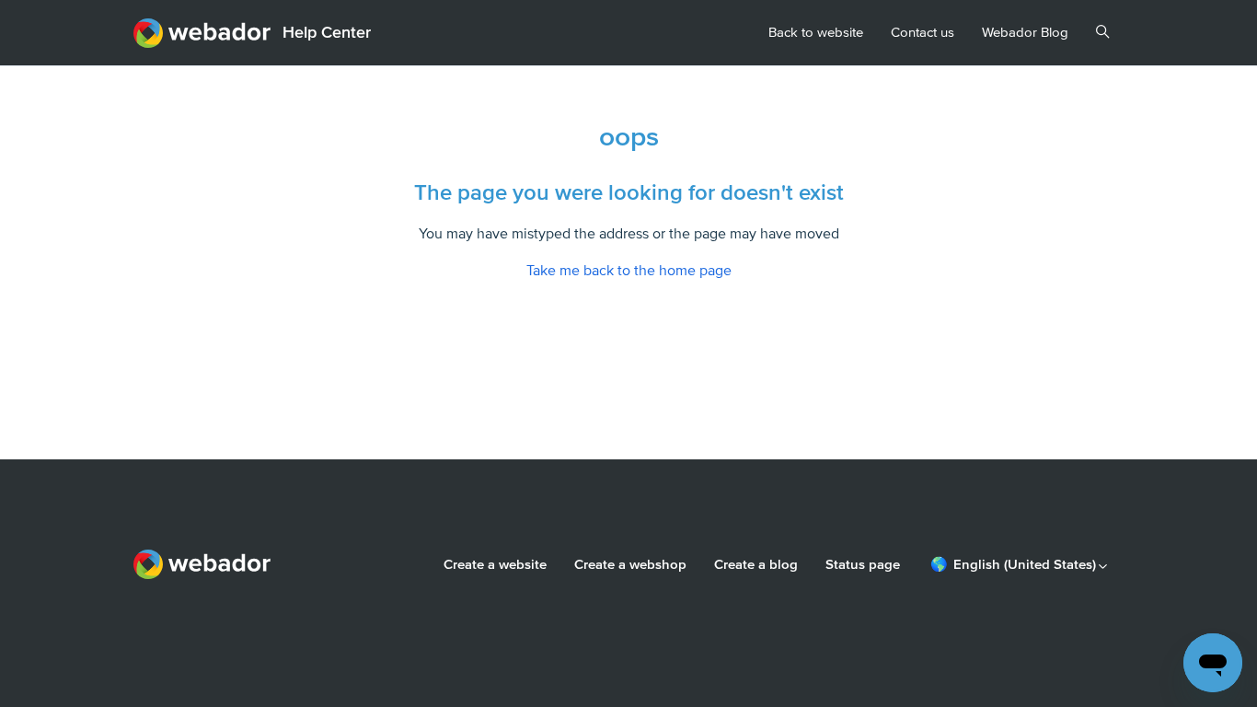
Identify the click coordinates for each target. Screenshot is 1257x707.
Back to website (815, 32)
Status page (862, 564)
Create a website (495, 564)
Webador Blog (1025, 32)
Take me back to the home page (629, 270)
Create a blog (756, 564)
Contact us (922, 32)
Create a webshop (630, 564)
